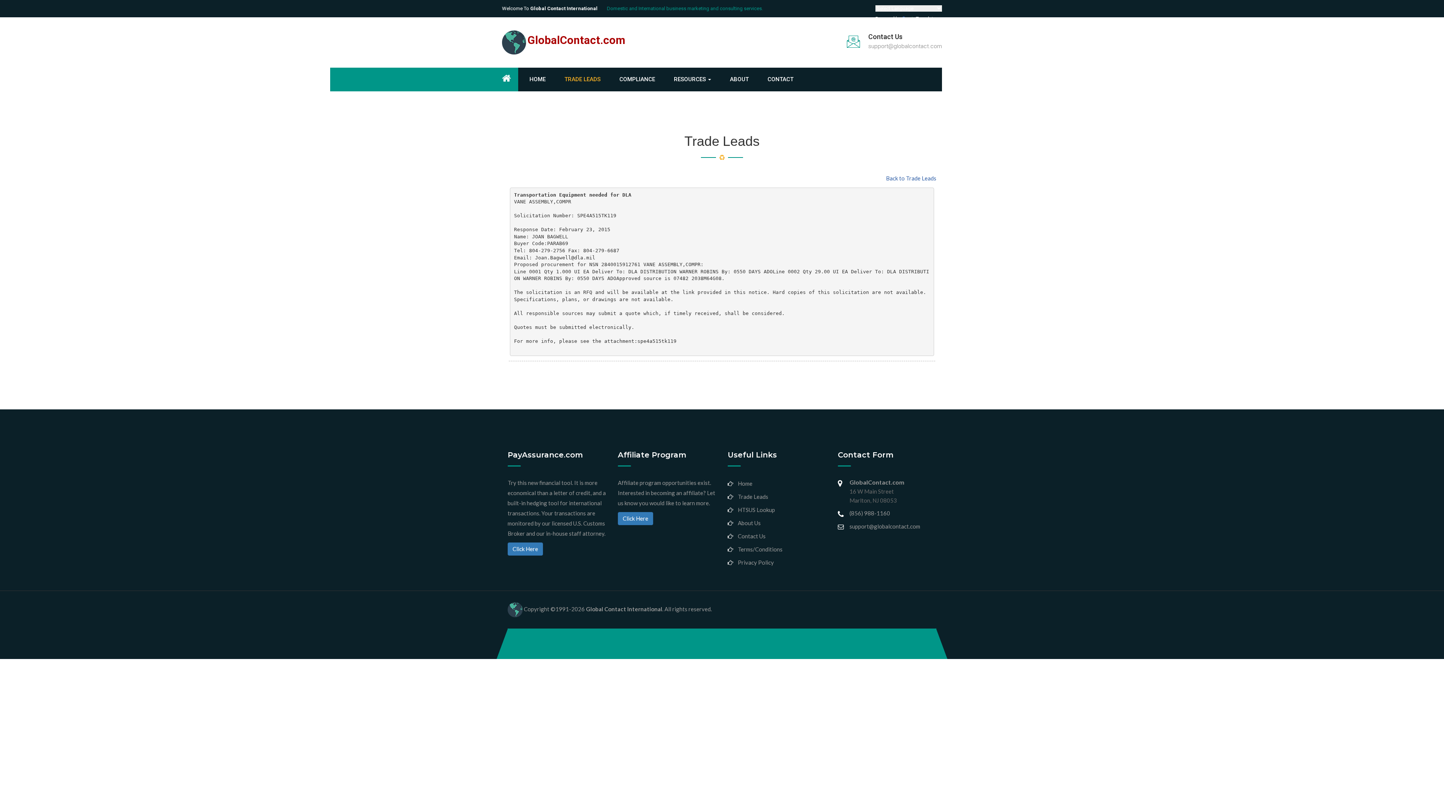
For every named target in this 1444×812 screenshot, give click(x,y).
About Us (749, 523)
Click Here (525, 548)
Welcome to (550, 8)
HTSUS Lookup (756, 509)
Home (537, 79)
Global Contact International (624, 609)
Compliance (637, 79)
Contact (780, 79)
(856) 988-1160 (869, 513)
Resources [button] (690, 79)
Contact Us (752, 536)
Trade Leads (582, 79)
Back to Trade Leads (911, 178)
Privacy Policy (756, 562)
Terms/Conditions (760, 549)
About (739, 79)
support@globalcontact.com (905, 46)
